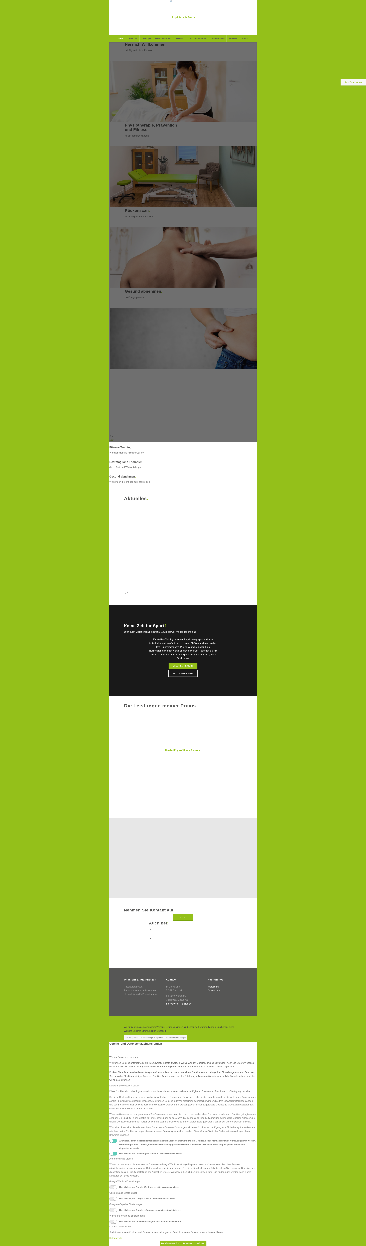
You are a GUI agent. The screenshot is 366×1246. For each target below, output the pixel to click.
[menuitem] (120, 38)
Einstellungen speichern (170, 1243)
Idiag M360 (164, 775)
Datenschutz (213, 990)
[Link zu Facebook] (231, 1020)
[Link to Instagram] (153, 938)
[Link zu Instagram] (240, 1020)
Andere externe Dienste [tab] (121, 1159)
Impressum (213, 987)
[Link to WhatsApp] (153, 934)
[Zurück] (125, 593)
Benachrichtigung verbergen (194, 1243)
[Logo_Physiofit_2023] (183, 17)
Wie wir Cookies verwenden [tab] (123, 1057)
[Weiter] (127, 593)
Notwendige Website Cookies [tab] (124, 1085)
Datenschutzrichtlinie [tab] (120, 1226)
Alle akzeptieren (131, 1038)
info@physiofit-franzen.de (179, 1004)
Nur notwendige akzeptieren (152, 1038)
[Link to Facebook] (153, 929)
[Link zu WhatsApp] (236, 1020)
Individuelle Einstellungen (176, 1038)
